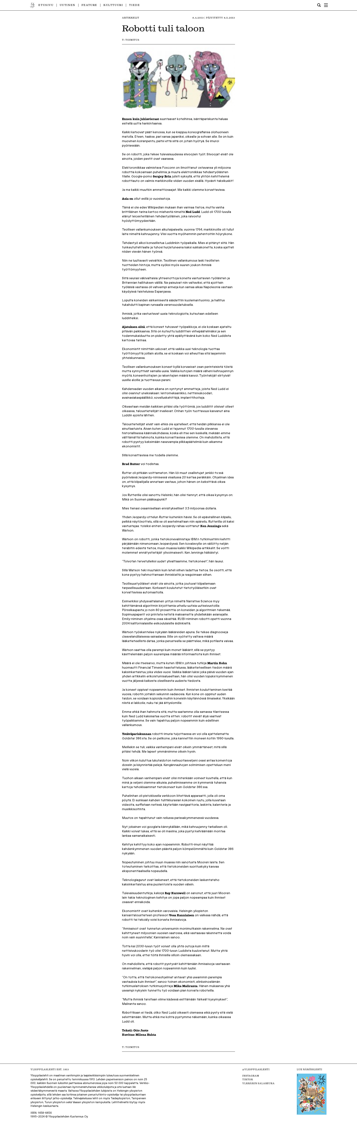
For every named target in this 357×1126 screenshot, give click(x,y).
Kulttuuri (113, 5)
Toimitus (132, 39)
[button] (326, 5)
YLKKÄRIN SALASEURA (258, 1083)
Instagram (250, 1075)
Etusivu (45, 5)
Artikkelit (130, 17)
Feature (89, 5)
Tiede (134, 5)
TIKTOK (247, 1079)
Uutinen (67, 5)
